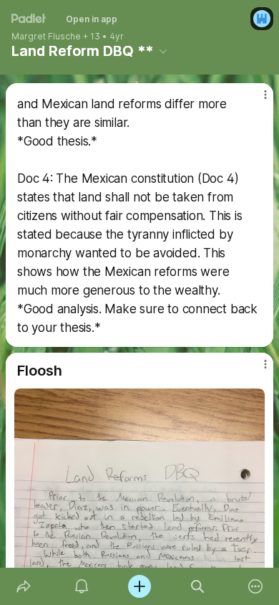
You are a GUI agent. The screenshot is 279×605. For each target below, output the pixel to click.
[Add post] (139, 586)
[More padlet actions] (255, 586)
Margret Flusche (46, 37)
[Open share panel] (23, 586)
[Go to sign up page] (261, 18)
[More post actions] (256, 100)
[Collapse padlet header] (163, 51)
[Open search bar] (197, 586)
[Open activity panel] (81, 586)
